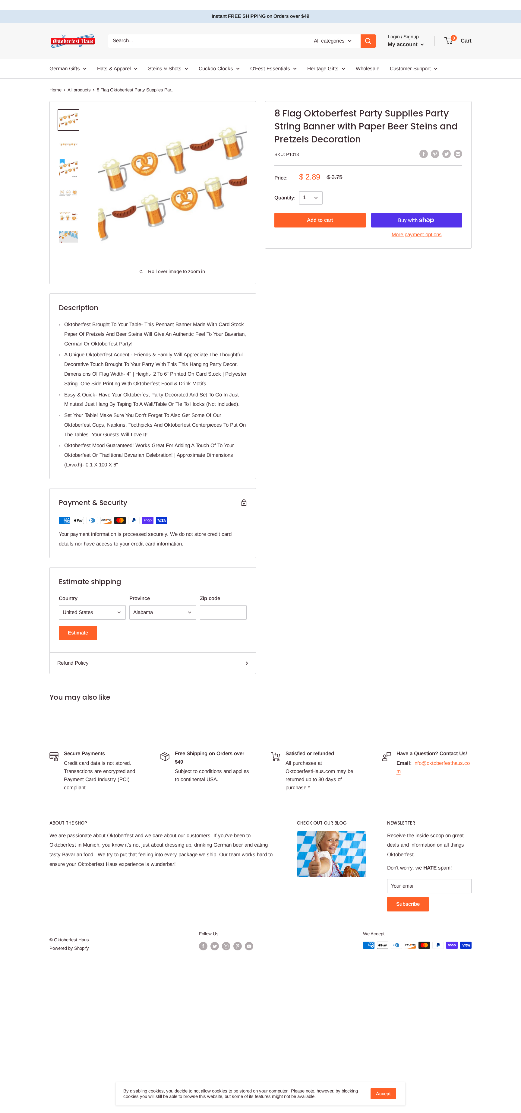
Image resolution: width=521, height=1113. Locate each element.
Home (55, 89)
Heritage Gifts (323, 68)
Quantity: (284, 198)
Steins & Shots (165, 68)
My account (403, 44)
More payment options (417, 234)
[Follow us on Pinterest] (237, 946)
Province (139, 598)
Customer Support (410, 68)
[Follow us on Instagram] (226, 946)
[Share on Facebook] (423, 154)
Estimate (78, 633)
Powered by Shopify (69, 948)
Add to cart (320, 220)
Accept (383, 1093)
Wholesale (367, 68)
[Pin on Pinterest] (435, 154)
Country (68, 598)
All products (79, 89)
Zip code (210, 598)
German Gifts (64, 68)
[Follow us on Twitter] (214, 946)
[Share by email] (458, 154)
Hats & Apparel (114, 68)
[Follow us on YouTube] (249, 946)
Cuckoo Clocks (216, 68)
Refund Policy (73, 663)
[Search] (368, 40)
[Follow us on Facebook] (203, 946)
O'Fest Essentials (270, 68)
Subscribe (408, 904)
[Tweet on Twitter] (446, 154)
